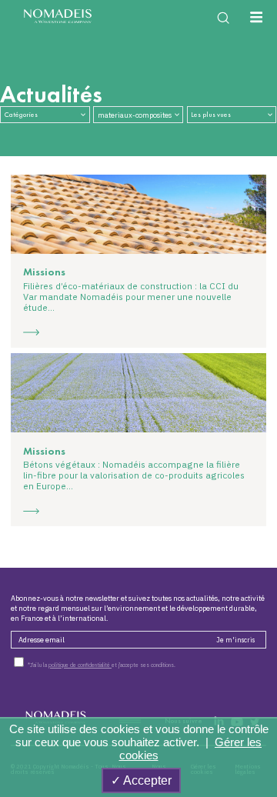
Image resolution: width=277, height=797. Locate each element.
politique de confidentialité (80, 665)
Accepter (146, 780)
